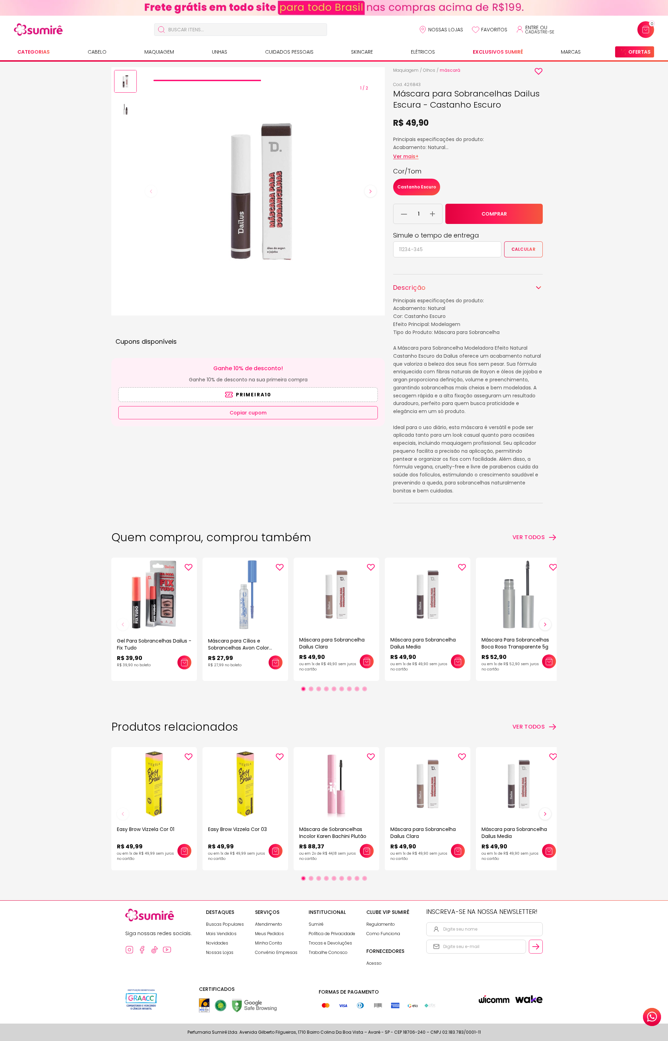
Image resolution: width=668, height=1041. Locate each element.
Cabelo (97, 51)
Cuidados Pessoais (289, 51)
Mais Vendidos (221, 934)
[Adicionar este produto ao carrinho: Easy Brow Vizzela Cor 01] (184, 851)
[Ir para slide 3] (318, 688)
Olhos (429, 70)
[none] (125, 82)
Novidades (217, 943)
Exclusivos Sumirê (498, 51)
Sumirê (316, 924)
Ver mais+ (406, 156)
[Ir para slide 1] (303, 688)
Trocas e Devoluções (330, 943)
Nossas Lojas (445, 29)
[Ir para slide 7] (349, 688)
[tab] (207, 80)
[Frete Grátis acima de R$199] (334, 8)
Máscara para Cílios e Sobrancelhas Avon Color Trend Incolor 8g (238, 647)
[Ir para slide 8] (357, 688)
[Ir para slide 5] (334, 688)
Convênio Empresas (276, 952)
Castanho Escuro (416, 187)
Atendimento (268, 924)
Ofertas (639, 51)
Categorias (33, 51)
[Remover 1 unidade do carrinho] (404, 213)
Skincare (362, 51)
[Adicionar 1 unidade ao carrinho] (432, 214)
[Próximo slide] (545, 624)
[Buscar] (161, 29)
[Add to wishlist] (538, 71)
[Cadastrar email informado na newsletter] (536, 947)
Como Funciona (383, 934)
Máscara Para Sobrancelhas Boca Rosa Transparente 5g (515, 643)
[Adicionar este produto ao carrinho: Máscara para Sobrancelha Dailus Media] (458, 661)
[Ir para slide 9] (364, 688)
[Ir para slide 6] (341, 688)
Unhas (219, 51)
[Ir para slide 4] (326, 688)
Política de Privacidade (332, 934)
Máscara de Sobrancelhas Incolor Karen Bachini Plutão (332, 833)
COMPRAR (494, 213)
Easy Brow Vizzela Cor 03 (237, 829)
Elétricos (423, 51)
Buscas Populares (225, 924)
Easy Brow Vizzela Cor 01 (145, 829)
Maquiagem (159, 51)
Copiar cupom (248, 412)
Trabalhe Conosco (328, 952)
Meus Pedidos (269, 934)
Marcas (571, 51)
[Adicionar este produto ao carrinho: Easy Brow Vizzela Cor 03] (276, 851)
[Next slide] (370, 191)
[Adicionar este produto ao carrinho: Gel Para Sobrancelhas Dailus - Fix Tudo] (184, 662)
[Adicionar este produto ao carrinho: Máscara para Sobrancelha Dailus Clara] (367, 661)
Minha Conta (268, 943)
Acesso (374, 963)
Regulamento (380, 924)
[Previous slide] (151, 191)
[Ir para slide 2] (311, 688)
